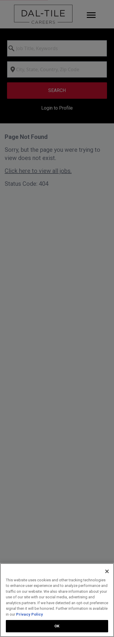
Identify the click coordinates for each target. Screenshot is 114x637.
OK (56, 626)
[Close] (107, 571)
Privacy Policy (29, 614)
